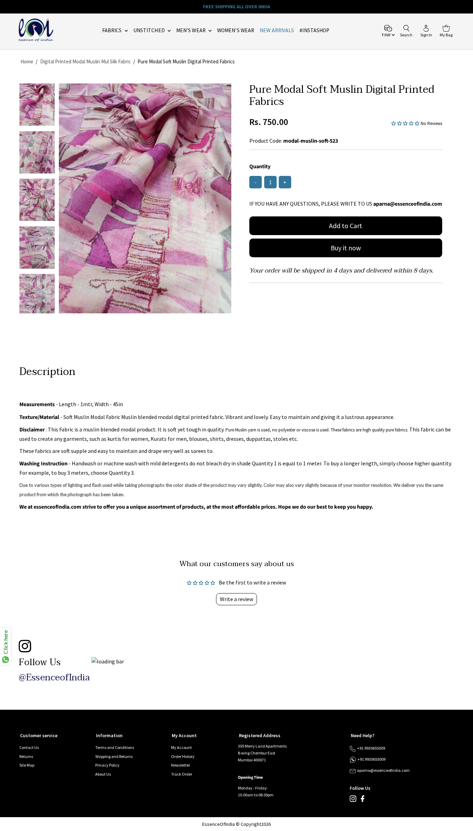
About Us (103, 774)
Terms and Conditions (114, 747)
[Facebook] (362, 800)
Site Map (26, 765)
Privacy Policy (107, 765)
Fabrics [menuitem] (112, 30)
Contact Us (29, 747)
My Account (181, 747)
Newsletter (180, 765)
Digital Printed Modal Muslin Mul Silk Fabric (85, 61)
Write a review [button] (236, 599)
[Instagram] (353, 800)
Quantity (259, 166)
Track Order (181, 774)
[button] (406, 123)
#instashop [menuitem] (314, 30)
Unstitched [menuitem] (149, 30)
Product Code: (265, 140)
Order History (183, 756)
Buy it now (346, 247)
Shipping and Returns (114, 756)
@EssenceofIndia (54, 677)
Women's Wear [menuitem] (235, 30)
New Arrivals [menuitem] (277, 30)
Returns (26, 756)
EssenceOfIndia (218, 824)
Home (26, 61)
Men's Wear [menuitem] (191, 30)
